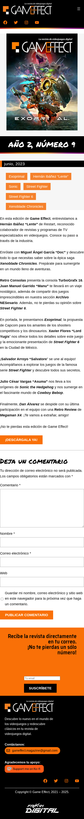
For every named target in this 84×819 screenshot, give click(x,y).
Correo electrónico (15, 553)
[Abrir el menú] (78, 8)
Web (3, 573)
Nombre (7, 534)
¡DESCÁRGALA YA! (21, 440)
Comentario (10, 485)
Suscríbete (40, 688)
